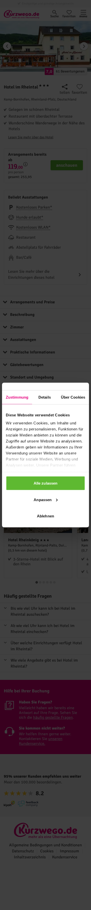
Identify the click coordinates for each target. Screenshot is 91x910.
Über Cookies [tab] (73, 397)
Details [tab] (44, 397)
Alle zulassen (45, 483)
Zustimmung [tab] (17, 397)
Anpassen (43, 499)
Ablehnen (45, 516)
